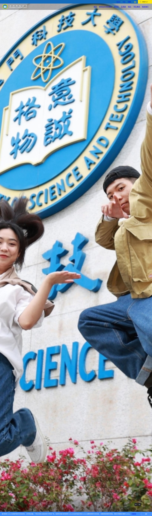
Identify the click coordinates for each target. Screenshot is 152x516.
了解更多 (133, 514)
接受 (146, 514)
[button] (136, 504)
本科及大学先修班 (105, 7)
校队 (129, 7)
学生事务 (137, 7)
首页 (95, 7)
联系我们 (145, 7)
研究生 (116, 7)
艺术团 (123, 7)
